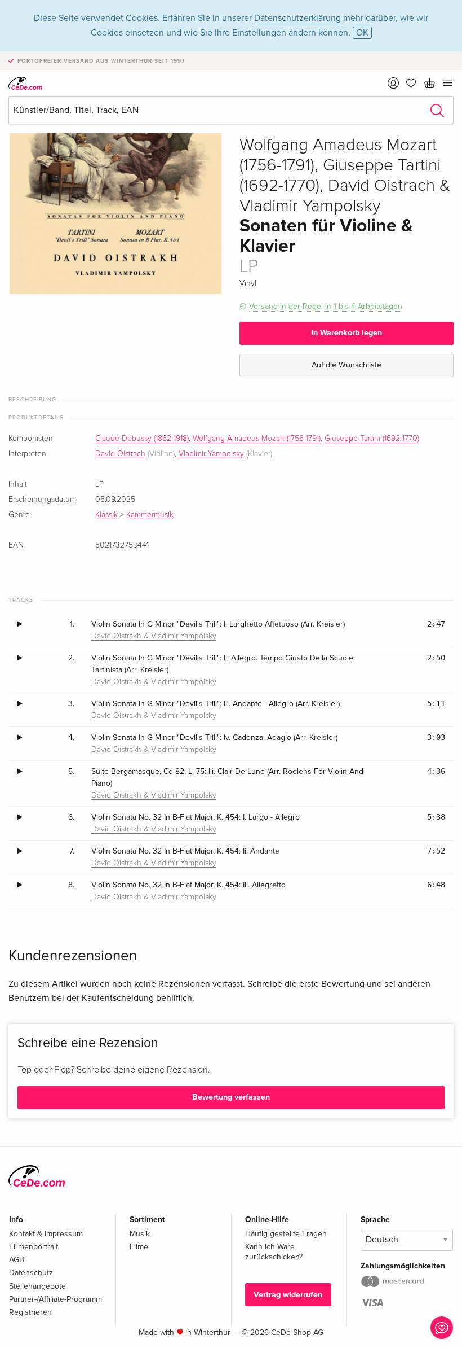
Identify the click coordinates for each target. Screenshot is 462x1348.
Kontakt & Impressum (46, 1233)
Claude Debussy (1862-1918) (142, 439)
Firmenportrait (33, 1246)
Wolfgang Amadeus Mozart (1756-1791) (257, 439)
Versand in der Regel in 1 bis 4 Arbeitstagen (325, 306)
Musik (140, 1233)
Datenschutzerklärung (297, 18)
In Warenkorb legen (346, 333)
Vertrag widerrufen (288, 1294)
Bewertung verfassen (231, 1097)
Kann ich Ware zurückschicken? (274, 1252)
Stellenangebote (37, 1286)
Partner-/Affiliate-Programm (55, 1299)
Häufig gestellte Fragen (286, 1233)
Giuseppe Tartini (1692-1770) (372, 439)
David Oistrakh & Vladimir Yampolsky (153, 636)
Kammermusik (150, 515)
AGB (16, 1259)
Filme (139, 1246)
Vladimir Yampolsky (211, 454)
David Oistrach (120, 454)
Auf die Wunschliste (346, 365)
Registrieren (30, 1312)
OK (362, 32)
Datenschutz (31, 1272)
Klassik (106, 515)
